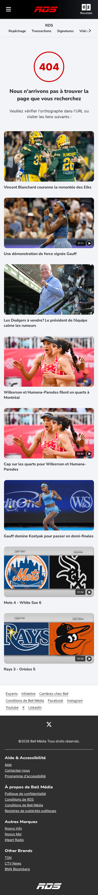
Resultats (86, 13)
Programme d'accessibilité (25, 776)
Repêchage (17, 31)
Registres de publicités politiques (30, 811)
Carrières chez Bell (53, 694)
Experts (12, 694)
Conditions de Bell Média (25, 700)
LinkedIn (35, 707)
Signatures (65, 31)
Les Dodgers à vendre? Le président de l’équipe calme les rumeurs (45, 323)
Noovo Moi (13, 834)
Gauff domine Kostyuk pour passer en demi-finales (48, 536)
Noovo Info (13, 828)
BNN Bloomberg (17, 869)
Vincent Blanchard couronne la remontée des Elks (47, 187)
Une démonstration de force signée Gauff (40, 253)
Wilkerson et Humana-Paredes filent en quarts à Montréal (46, 395)
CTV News (13, 863)
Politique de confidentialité (25, 794)
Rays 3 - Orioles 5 (19, 669)
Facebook (55, 700)
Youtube (12, 707)
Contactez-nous (17, 770)
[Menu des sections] (8, 9)
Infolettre (28, 694)
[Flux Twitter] (49, 724)
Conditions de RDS (19, 799)
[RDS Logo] (46, 9)
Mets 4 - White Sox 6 (22, 602)
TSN (8, 858)
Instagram (75, 700)
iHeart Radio (14, 840)
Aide (8, 765)
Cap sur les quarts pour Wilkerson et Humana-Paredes (45, 467)
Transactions (41, 31)
